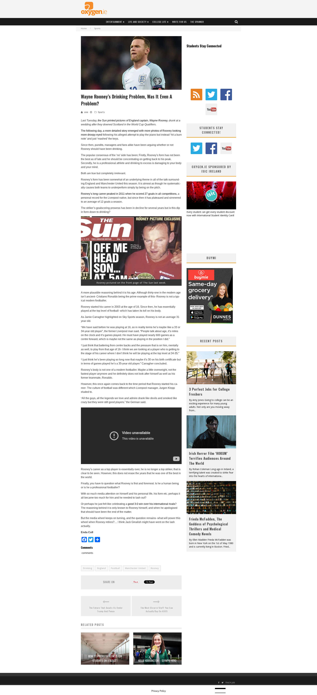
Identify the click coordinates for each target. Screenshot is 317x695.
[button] (131, 63)
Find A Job (230, 682)
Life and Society (137, 21)
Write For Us (179, 21)
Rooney (155, 568)
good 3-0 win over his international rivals (151, 503)
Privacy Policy (158, 691)
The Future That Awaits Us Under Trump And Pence (106, 609)
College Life (159, 21)
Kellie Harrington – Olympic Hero (157, 661)
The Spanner (197, 21)
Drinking (87, 568)
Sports (101, 112)
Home (84, 28)
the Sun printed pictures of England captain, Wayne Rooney (132, 120)
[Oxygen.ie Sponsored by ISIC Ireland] (211, 208)
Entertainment (114, 21)
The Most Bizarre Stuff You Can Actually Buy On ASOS (156, 609)
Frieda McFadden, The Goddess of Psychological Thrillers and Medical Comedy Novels (208, 526)
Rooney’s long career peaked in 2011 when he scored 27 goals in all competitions (128, 193)
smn (86, 112)
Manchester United (135, 568)
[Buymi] (210, 322)
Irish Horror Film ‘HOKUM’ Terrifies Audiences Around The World (210, 458)
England (101, 568)
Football (115, 568)
